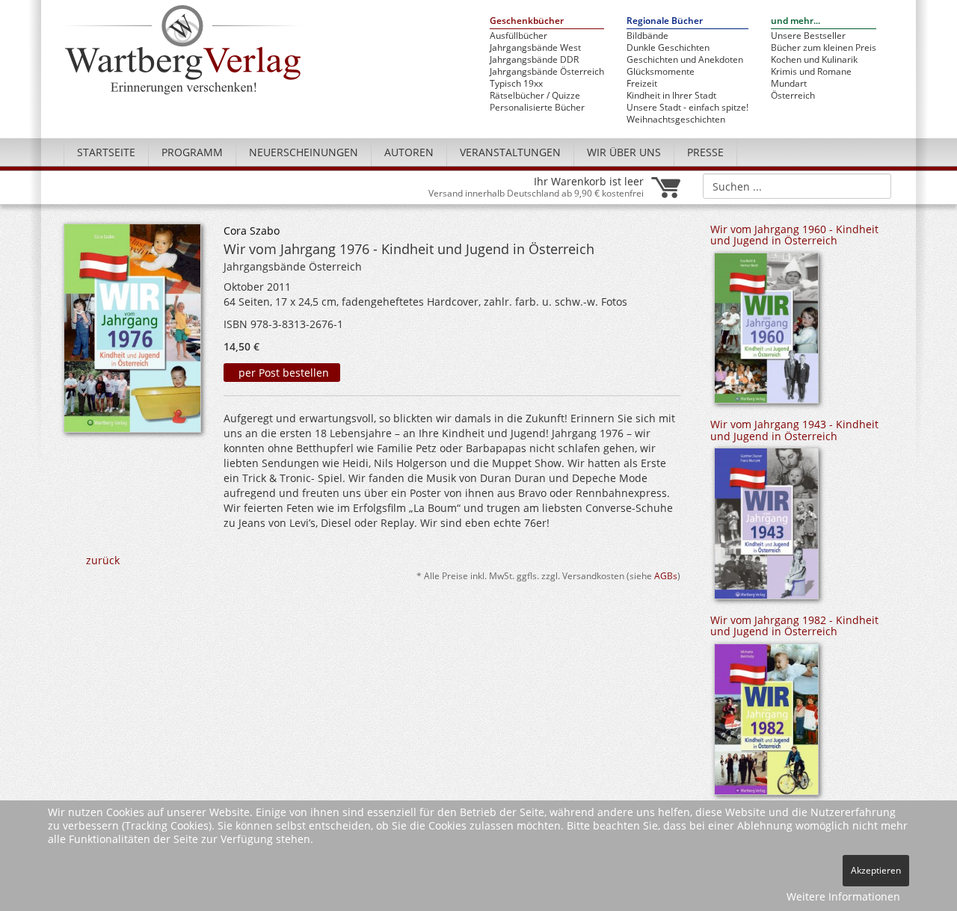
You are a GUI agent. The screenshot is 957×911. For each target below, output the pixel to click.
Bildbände (647, 36)
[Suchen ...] (875, 185)
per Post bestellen (282, 372)
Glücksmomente (661, 72)
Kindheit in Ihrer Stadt (671, 95)
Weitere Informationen (843, 896)
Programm (192, 152)
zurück (103, 560)
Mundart (789, 83)
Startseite (106, 152)
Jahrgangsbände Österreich (547, 72)
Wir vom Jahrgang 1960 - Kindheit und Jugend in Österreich (794, 234)
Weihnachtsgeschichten (676, 119)
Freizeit (642, 83)
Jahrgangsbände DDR (534, 60)
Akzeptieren (876, 870)
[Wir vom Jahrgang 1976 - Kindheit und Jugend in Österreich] (132, 332)
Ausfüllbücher (518, 36)
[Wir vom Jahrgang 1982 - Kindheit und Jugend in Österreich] (766, 724)
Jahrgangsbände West (535, 48)
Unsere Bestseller (808, 36)
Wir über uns (624, 152)
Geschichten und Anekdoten (685, 60)
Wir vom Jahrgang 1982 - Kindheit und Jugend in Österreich (794, 625)
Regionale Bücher (665, 21)
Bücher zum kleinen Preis (823, 48)
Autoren (409, 152)
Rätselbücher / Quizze (535, 95)
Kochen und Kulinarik (814, 60)
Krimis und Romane (811, 72)
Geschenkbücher (527, 21)
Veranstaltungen (510, 152)
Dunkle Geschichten (668, 48)
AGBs (665, 575)
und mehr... (795, 21)
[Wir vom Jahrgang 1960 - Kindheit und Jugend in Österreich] (766, 333)
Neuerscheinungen (303, 152)
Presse (705, 152)
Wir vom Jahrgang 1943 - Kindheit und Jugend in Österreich (794, 429)
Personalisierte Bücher (537, 107)
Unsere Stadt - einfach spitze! (687, 107)
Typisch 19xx (516, 83)
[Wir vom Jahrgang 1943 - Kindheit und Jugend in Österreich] (766, 529)
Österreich (793, 95)
